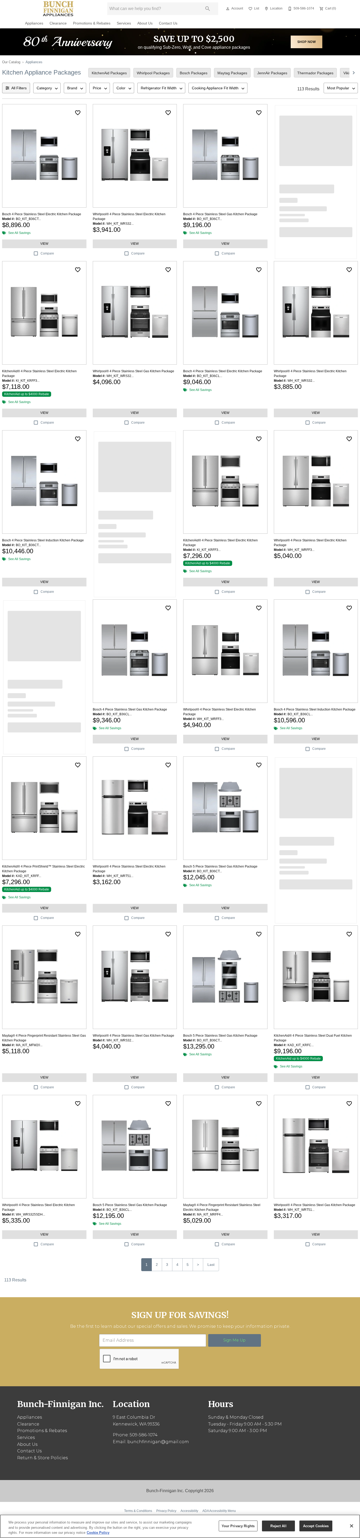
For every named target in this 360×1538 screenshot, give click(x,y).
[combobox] (47, 88)
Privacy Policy (166, 1511)
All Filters (19, 88)
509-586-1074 (144, 1434)
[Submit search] (207, 8)
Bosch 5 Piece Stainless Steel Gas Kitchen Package (220, 866)
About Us (145, 23)
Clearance (58, 23)
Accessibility (189, 1511)
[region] (180, 1526)
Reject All (278, 1526)
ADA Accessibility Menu (219, 1511)
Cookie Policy (98, 1533)
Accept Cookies (316, 1526)
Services (124, 23)
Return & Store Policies (42, 1457)
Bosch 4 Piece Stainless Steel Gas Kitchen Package (220, 214)
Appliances (34, 23)
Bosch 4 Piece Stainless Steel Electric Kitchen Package (41, 214)
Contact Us (168, 23)
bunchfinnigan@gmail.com (158, 1441)
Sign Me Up (234, 1340)
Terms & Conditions (138, 1511)
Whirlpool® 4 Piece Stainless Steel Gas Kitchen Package (133, 371)
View (44, 244)
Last (211, 1264)
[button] (228, 9)
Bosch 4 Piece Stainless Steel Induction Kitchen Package (43, 540)
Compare (47, 253)
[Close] (351, 1526)
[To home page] (58, 9)
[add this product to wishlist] (77, 112)
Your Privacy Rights (238, 1526)
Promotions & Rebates (91, 23)
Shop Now (306, 42)
